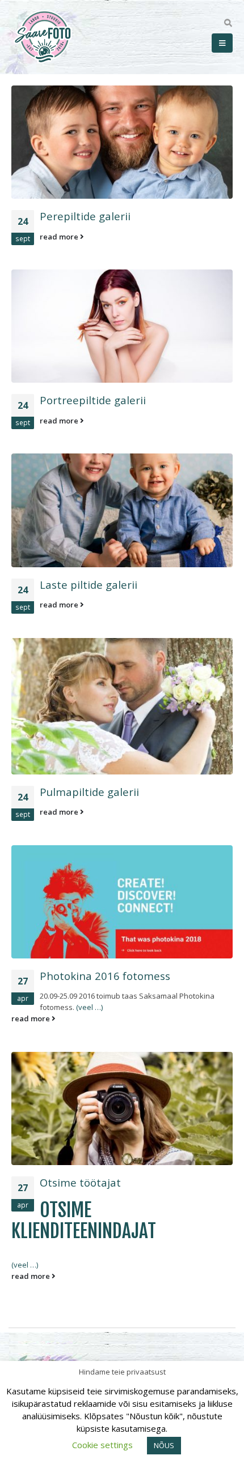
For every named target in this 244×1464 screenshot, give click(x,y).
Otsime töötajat (80, 1182)
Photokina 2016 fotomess (105, 976)
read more (60, 237)
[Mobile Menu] (222, 43)
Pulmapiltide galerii (89, 792)
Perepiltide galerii (85, 216)
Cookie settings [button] (102, 1444)
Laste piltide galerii (88, 584)
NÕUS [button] (164, 1445)
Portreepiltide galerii (93, 400)
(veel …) (89, 1007)
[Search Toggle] (228, 23)
